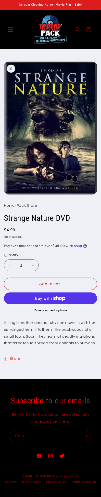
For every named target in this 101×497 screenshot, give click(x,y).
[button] (10, 29)
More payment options (50, 310)
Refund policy (31, 482)
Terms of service (83, 482)
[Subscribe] (85, 436)
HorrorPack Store (48, 475)
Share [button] (15, 358)
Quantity (11, 255)
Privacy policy (56, 482)
